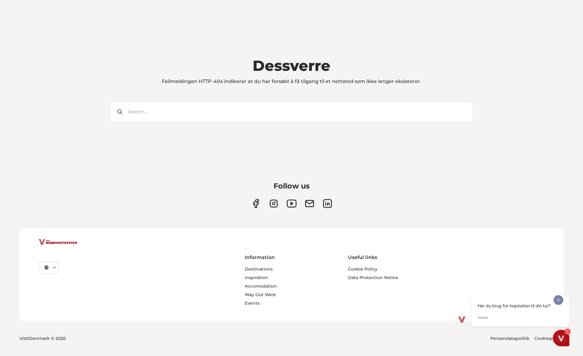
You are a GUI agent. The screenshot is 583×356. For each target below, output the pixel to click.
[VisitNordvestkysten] (58, 242)
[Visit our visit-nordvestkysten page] (327, 203)
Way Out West (260, 294)
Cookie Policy (362, 269)
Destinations (259, 269)
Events (252, 303)
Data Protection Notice (373, 277)
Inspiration (256, 277)
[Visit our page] (256, 203)
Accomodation (261, 286)
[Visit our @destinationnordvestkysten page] (291, 203)
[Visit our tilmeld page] (309, 203)
